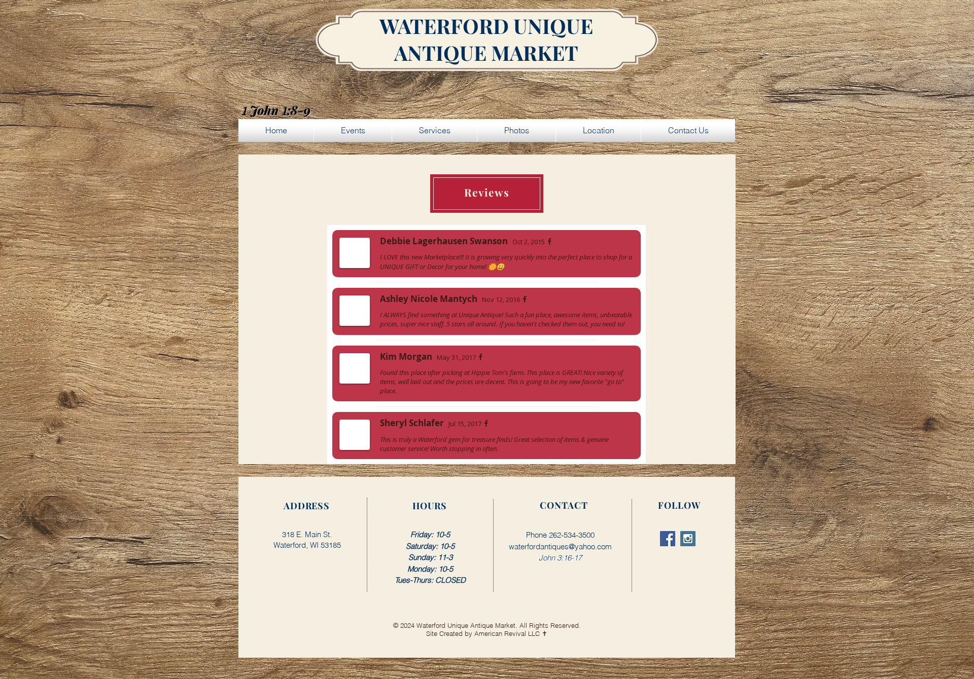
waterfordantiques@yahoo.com (560, 546)
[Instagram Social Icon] (687, 538)
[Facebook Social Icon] (667, 538)
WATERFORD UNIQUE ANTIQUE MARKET (486, 39)
